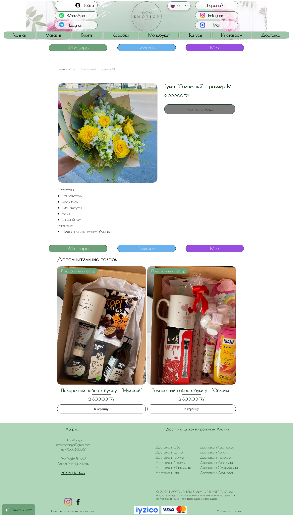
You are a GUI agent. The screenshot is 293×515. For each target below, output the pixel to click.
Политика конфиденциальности (72, 511)
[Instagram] (68, 502)
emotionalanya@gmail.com (73, 445)
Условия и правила (230, 511)
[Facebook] (78, 502)
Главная (63, 69)
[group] (146, 340)
